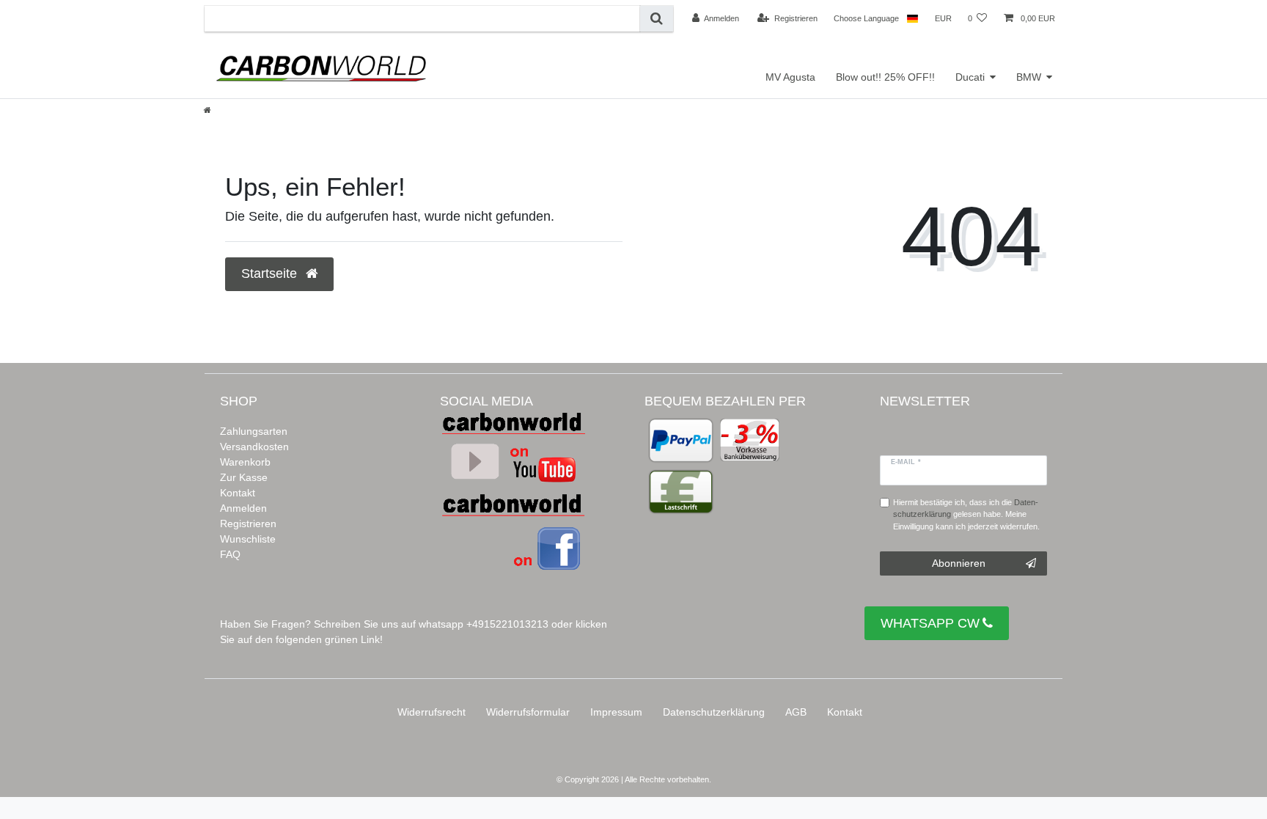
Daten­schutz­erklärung (714, 712)
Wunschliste (248, 539)
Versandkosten (254, 446)
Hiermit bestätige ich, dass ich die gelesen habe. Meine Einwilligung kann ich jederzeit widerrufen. (966, 515)
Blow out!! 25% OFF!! (885, 77)
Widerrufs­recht (431, 712)
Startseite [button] (271, 273)
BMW (1028, 77)
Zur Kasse (244, 477)
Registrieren (248, 523)
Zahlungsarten (253, 431)
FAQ (230, 554)
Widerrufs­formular (528, 712)
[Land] (912, 18)
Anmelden (243, 508)
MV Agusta (790, 77)
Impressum (616, 712)
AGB (796, 712)
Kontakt (237, 493)
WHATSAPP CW (930, 623)
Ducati (970, 77)
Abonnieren (958, 563)
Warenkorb (245, 462)
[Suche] (656, 19)
